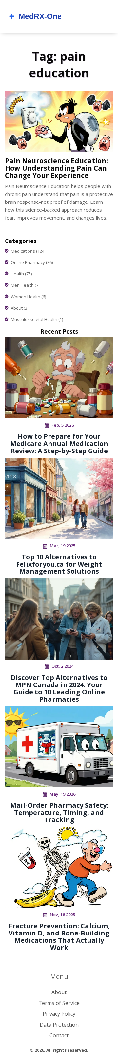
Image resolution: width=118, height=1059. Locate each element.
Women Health (28, 296)
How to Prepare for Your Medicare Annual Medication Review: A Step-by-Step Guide (59, 443)
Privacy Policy (59, 1013)
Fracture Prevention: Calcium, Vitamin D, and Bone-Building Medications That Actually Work (59, 936)
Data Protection (59, 1024)
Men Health (25, 285)
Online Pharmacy (32, 262)
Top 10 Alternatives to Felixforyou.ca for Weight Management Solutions (59, 564)
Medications (28, 251)
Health (21, 274)
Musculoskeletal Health (37, 319)
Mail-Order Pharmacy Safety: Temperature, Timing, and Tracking (59, 812)
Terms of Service (59, 1003)
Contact (59, 1035)
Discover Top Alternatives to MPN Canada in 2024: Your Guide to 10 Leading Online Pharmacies (59, 688)
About (19, 308)
